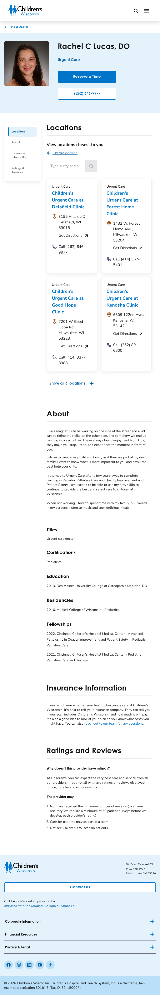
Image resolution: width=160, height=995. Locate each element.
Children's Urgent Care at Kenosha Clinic (122, 298)
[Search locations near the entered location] (91, 166)
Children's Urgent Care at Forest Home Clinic (122, 203)
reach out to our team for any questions (113, 723)
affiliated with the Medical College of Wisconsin (39, 906)
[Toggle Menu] (147, 11)
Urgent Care (69, 60)
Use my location (65, 153)
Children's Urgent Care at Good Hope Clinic (67, 301)
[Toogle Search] (136, 11)
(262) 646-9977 (87, 93)
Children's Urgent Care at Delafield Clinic (68, 200)
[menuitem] (22, 132)
